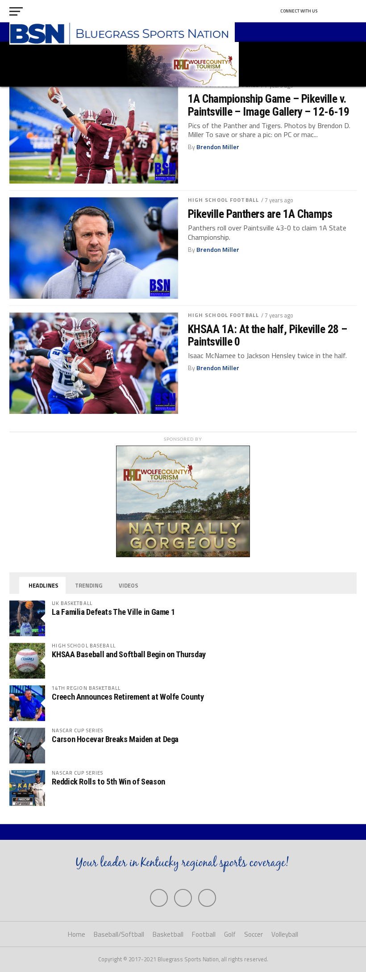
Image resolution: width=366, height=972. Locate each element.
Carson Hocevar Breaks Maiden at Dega (115, 739)
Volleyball (284, 934)
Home (76, 934)
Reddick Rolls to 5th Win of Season (108, 781)
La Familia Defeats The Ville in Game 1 (113, 612)
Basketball (168, 934)
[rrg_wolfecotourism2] (183, 554)
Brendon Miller (217, 147)
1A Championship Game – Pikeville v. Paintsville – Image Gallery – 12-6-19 (268, 104)
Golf (230, 934)
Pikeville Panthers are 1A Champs (260, 214)
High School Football (223, 200)
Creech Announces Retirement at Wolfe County (128, 696)
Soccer (253, 934)
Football (204, 934)
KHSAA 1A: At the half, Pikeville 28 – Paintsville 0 (267, 335)
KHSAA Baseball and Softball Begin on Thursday (128, 654)
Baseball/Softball (119, 934)
